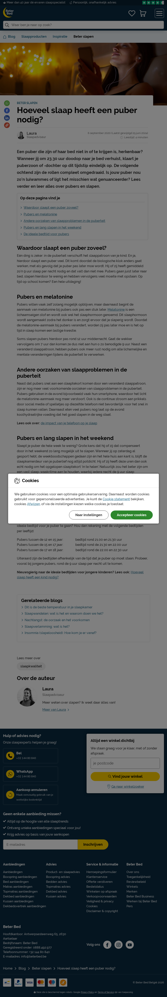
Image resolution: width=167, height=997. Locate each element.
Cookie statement (116, 499)
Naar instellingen (88, 515)
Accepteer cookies (131, 515)
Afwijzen (33, 504)
